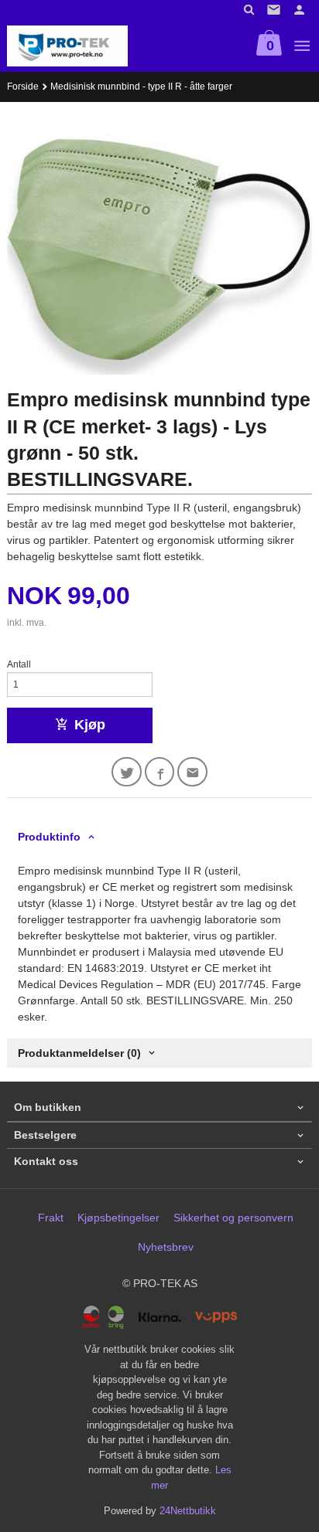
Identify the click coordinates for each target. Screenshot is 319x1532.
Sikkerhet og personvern (233, 1217)
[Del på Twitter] (126, 772)
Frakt (50, 1217)
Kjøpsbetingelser (118, 1217)
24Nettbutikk (188, 1511)
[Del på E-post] (192, 772)
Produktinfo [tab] (49, 837)
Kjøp (89, 724)
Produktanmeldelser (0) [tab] (79, 1053)
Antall (19, 664)
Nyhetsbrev (166, 1247)
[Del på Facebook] (160, 772)
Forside (23, 86)
